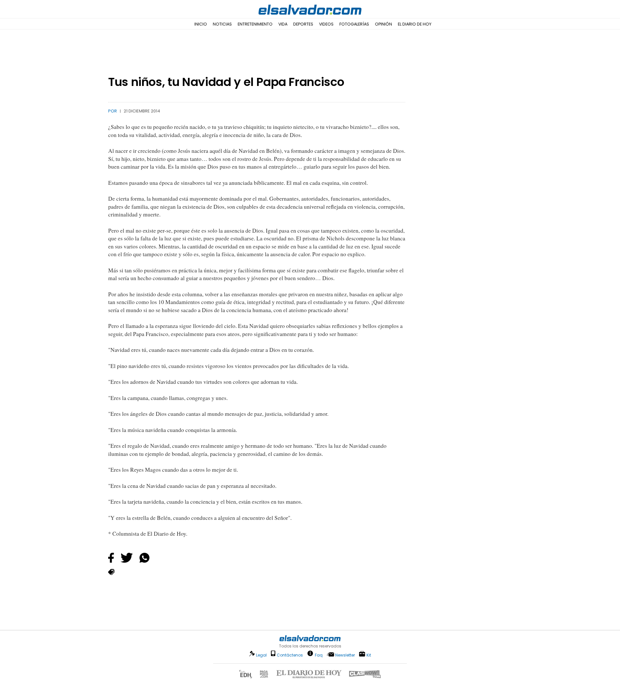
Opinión (383, 24)
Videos (326, 24)
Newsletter (345, 655)
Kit (369, 654)
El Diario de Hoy (414, 24)
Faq (319, 654)
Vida (282, 24)
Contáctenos (290, 655)
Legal (261, 655)
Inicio (200, 24)
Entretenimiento (255, 24)
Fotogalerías (354, 24)
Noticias (222, 24)
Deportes (303, 24)
